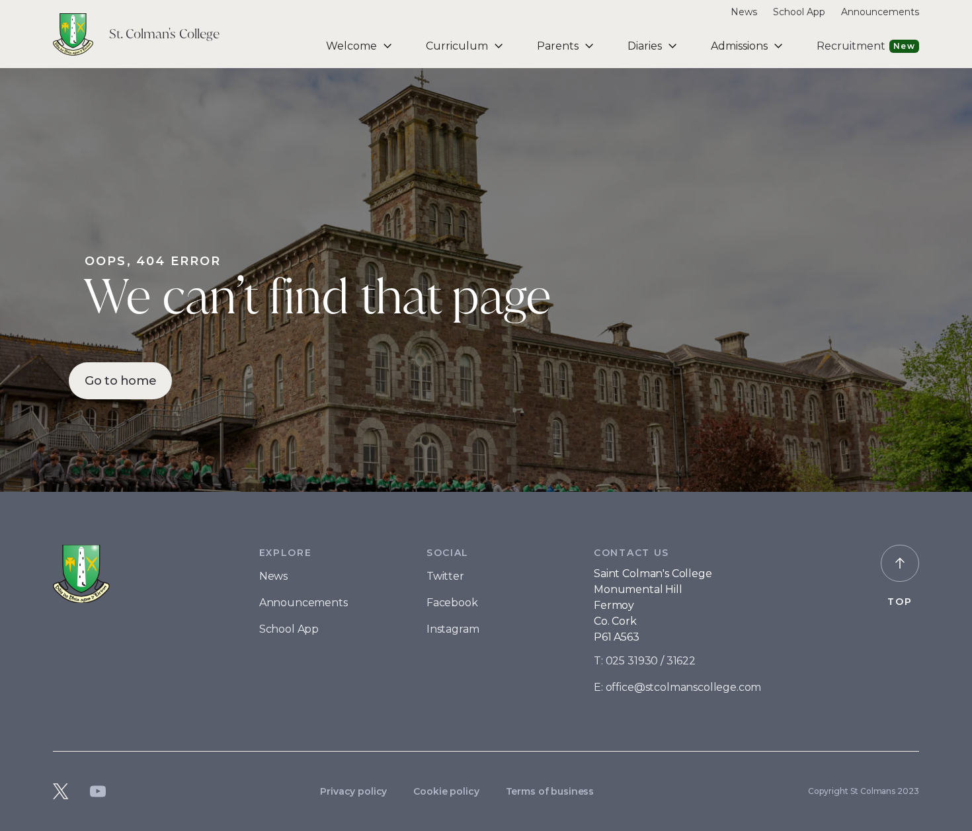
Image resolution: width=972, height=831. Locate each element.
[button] (360, 45)
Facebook (452, 602)
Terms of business (550, 791)
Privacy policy (353, 791)
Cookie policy (446, 791)
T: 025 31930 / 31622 (645, 660)
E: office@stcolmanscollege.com (677, 687)
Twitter (445, 576)
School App (799, 12)
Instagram (452, 629)
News (744, 12)
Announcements (880, 12)
